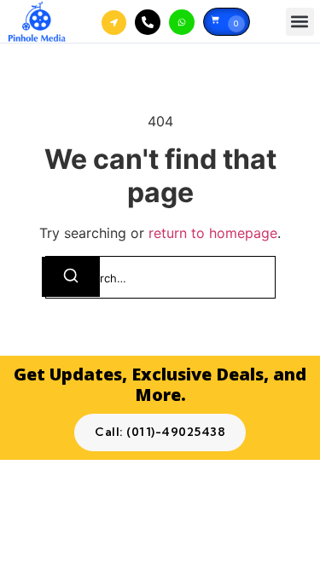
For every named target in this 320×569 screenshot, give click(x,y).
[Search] (71, 277)
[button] (300, 22)
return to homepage (212, 232)
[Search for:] (160, 277)
